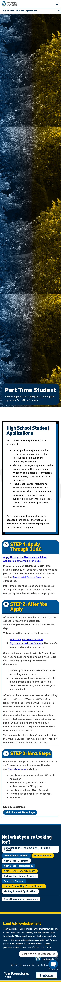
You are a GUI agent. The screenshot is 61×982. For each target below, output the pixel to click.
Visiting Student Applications (20, 891)
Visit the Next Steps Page (20, 812)
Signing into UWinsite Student (26, 643)
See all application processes (21, 899)
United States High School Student (23, 886)
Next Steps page (17, 768)
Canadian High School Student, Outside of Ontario (27, 849)
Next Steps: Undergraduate (19, 870)
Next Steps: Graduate (16, 860)
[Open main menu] (57, 3)
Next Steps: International (18, 865)
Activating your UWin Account (26, 639)
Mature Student (43, 855)
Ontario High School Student (20, 876)
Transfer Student (14, 881)
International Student (16, 855)
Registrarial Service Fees (26, 577)
